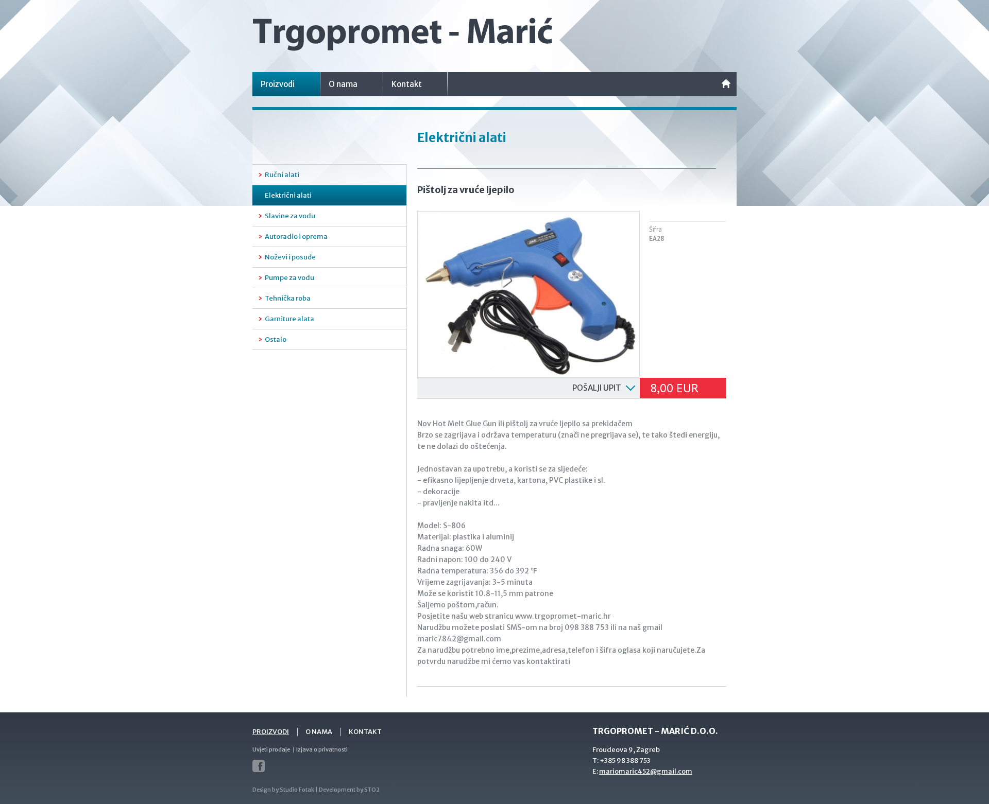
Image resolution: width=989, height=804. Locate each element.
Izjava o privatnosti (322, 749)
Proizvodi (278, 84)
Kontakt (406, 84)
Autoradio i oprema (296, 236)
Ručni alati (282, 174)
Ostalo (275, 339)
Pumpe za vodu (289, 277)
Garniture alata (289, 318)
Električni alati (288, 195)
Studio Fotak (297, 789)
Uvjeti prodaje (271, 749)
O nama (343, 84)
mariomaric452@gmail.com (645, 771)
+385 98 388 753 (625, 760)
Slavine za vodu (290, 216)
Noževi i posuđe (290, 257)
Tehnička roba (288, 298)
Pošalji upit (596, 388)
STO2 (372, 789)
